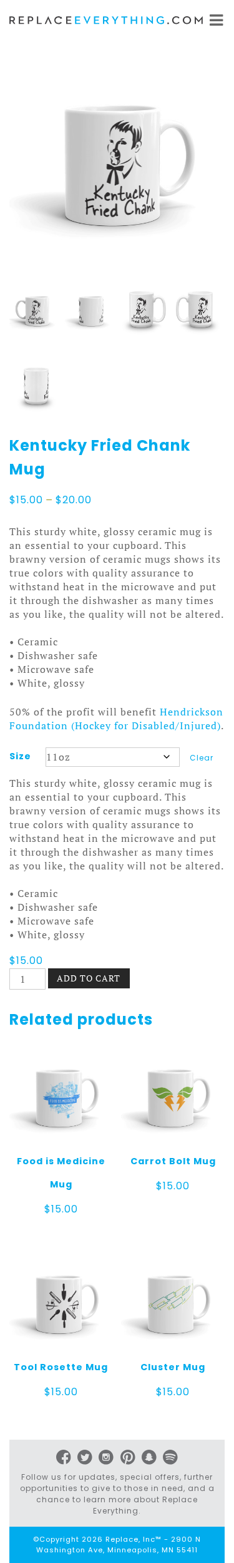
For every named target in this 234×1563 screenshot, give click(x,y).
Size (20, 756)
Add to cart (88, 978)
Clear (201, 757)
